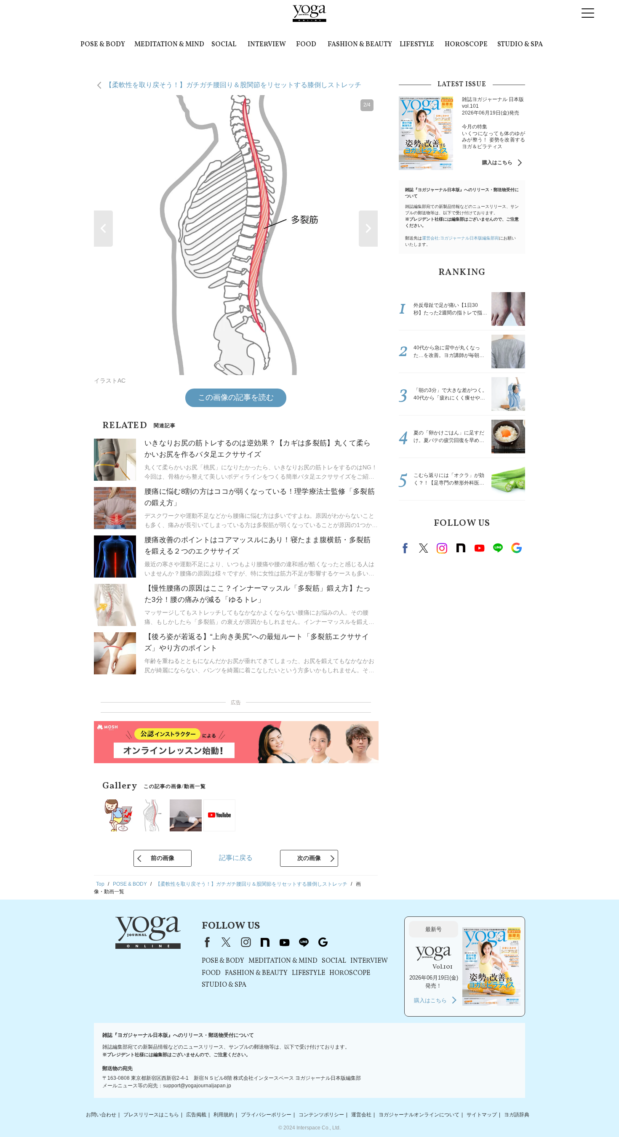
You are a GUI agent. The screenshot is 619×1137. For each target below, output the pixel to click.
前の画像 (162, 858)
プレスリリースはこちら (151, 1115)
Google (516, 548)
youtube (284, 942)
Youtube (479, 548)
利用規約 (223, 1115)
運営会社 (361, 1115)
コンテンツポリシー (321, 1115)
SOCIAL (223, 44)
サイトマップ (482, 1115)
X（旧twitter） (423, 548)
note (460, 548)
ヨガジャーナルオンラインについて (419, 1115)
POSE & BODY (102, 44)
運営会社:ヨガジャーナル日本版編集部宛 (460, 238)
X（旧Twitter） (226, 942)
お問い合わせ (101, 1115)
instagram (442, 548)
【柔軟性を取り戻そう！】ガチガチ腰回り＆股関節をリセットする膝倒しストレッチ (233, 84)
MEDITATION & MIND (169, 44)
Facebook (406, 548)
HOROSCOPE (466, 44)
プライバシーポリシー (266, 1115)
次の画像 (309, 858)
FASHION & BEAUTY (360, 44)
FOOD (306, 44)
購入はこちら (497, 162)
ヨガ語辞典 (516, 1115)
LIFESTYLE (417, 44)
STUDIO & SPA (520, 44)
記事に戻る (236, 857)
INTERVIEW (267, 44)
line (497, 548)
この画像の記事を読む (236, 397)
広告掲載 (196, 1115)
